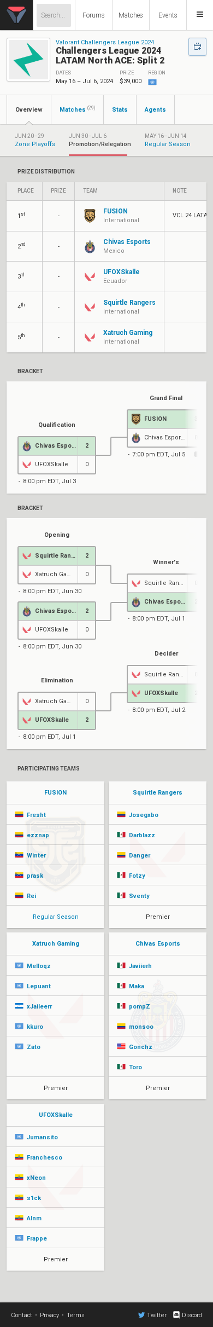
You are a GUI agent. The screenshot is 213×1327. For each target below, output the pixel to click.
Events (167, 15)
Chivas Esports (157, 943)
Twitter (157, 1315)
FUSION (55, 792)
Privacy (49, 1315)
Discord (192, 1315)
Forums (93, 15)
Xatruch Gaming (55, 943)
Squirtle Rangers (157, 792)
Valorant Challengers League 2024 (105, 42)
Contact (21, 1315)
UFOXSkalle (56, 1115)
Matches (131, 15)
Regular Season (56, 916)
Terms (76, 1315)
